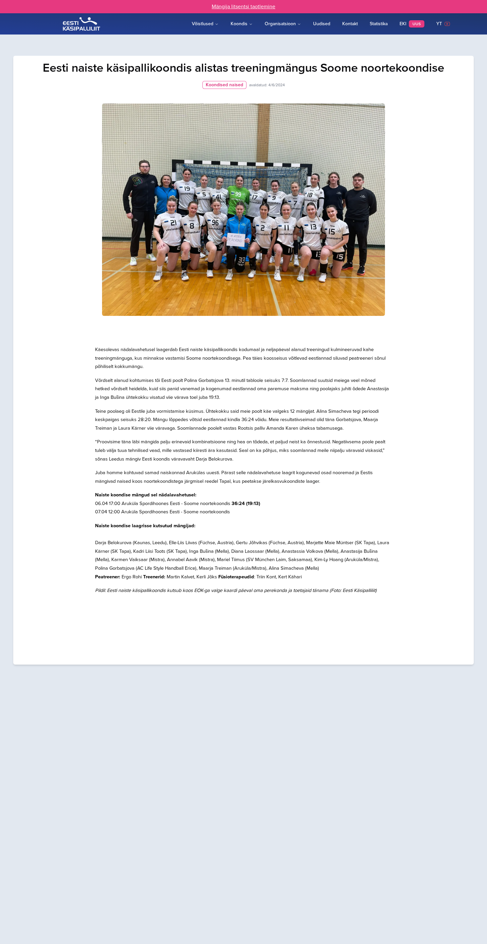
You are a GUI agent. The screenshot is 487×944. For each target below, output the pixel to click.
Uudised (321, 23)
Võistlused (202, 23)
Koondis (239, 23)
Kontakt (350, 23)
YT (440, 23)
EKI (410, 23)
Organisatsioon (280, 23)
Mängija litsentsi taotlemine (243, 6)
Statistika (379, 23)
